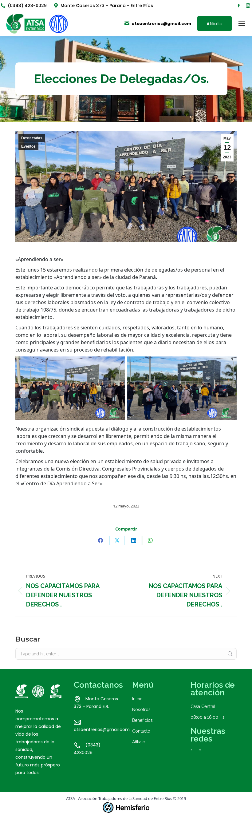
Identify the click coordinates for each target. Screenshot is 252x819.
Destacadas (31, 138)
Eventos (28, 146)
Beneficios (142, 720)
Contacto (141, 731)
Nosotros (141, 709)
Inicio (137, 698)
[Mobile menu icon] (242, 23)
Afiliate (138, 741)
